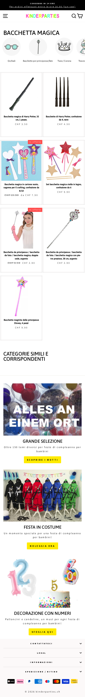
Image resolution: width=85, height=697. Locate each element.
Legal (41, 652)
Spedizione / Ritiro (41, 671)
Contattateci (41, 643)
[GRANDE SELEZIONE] (42, 409)
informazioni (41, 662)
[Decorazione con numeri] (42, 582)
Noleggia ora (42, 545)
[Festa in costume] (42, 496)
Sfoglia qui (43, 631)
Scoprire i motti (42, 459)
